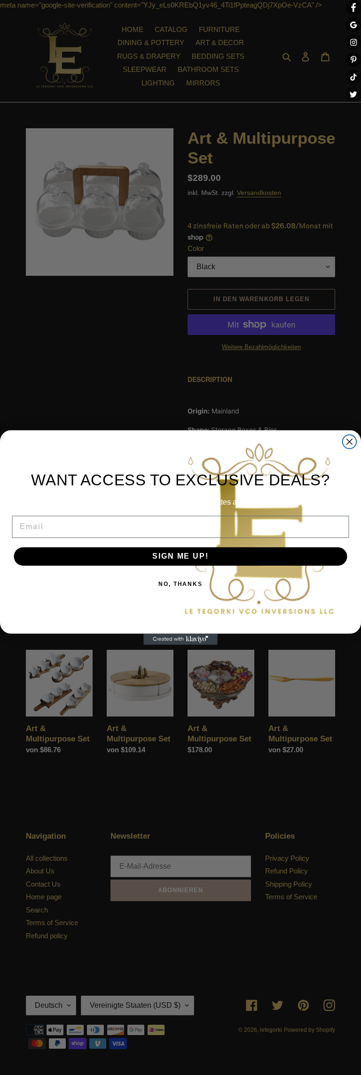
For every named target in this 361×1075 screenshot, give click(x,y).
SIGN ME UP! (180, 557)
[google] (353, 24)
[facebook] (353, 7)
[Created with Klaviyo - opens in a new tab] (180, 639)
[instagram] (353, 42)
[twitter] (353, 94)
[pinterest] (353, 59)
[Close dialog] (350, 442)
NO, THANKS (180, 584)
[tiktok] (353, 77)
